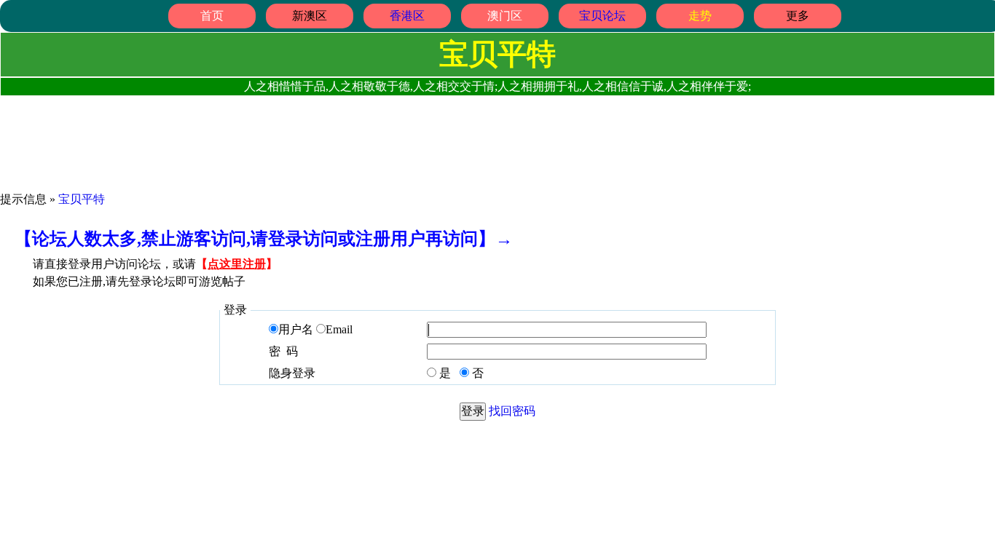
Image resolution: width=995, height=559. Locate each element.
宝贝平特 (81, 199)
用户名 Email (315, 329)
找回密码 (512, 411)
